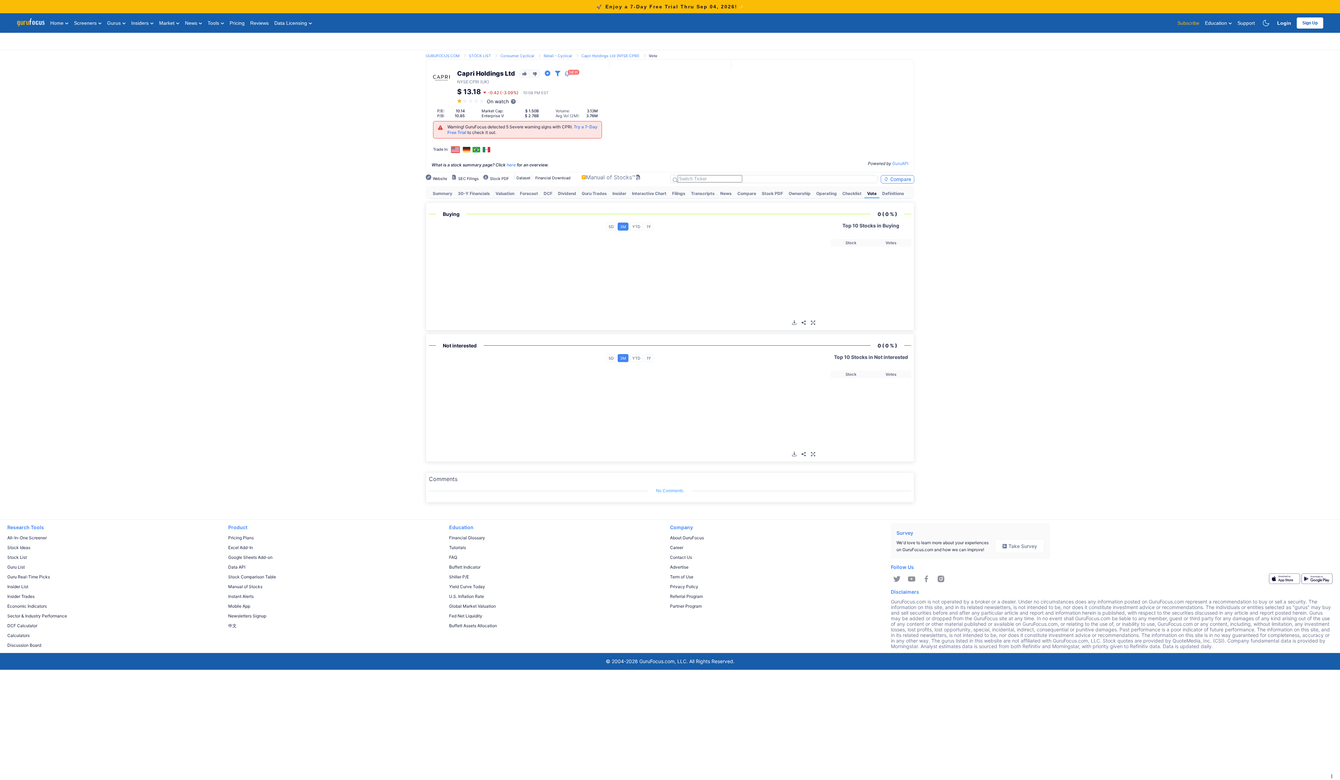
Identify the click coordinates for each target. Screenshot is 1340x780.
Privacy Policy (684, 586)
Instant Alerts (241, 596)
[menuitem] (442, 193)
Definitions (893, 193)
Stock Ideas (18, 547)
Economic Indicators (27, 606)
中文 (232, 625)
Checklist (852, 193)
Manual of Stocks (245, 586)
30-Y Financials (474, 193)
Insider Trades (21, 596)
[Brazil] (477, 149)
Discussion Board (24, 645)
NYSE (462, 81)
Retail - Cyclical (558, 55)
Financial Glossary (467, 537)
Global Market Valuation (472, 606)
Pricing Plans (241, 537)
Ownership (800, 193)
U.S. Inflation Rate (466, 596)
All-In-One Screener (27, 537)
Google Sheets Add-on (250, 557)
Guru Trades (594, 193)
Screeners (86, 23)
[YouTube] (912, 579)
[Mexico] (486, 149)
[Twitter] (897, 579)
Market (167, 23)
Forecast (529, 193)
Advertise (679, 567)
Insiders (140, 23)
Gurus (114, 23)
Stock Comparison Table (252, 576)
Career (676, 547)
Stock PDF (772, 193)
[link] (443, 55)
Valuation (505, 193)
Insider (619, 193)
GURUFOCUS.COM (443, 55)
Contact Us (681, 557)
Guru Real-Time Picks (28, 576)
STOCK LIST (480, 55)
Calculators (18, 635)
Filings (678, 193)
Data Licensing (291, 23)
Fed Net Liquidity (465, 615)
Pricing (237, 23)
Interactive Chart (649, 193)
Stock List (17, 557)
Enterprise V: (493, 115)
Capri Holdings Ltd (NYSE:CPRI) (610, 55)
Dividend (567, 193)
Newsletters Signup (247, 615)
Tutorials (457, 547)
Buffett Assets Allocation (473, 625)
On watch (498, 101)
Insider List (17, 586)
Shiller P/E (459, 576)
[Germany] (466, 149)
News (192, 23)
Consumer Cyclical (517, 55)
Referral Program (686, 596)
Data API (236, 567)
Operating (826, 193)
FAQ (453, 557)
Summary (442, 193)
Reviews (259, 23)
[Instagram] (941, 579)
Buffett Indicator (465, 567)
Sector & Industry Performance (37, 615)
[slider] (471, 101)
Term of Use (681, 576)
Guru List (16, 567)
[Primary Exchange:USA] (455, 149)
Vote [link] (653, 55)
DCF (548, 193)
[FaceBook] (926, 579)
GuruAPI (900, 163)
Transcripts (703, 193)
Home (57, 23)
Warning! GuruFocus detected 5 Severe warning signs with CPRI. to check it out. (522, 129)
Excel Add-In (240, 547)
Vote (872, 193)
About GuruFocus (687, 537)
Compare (900, 179)
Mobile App (239, 606)
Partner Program (686, 606)
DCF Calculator (22, 625)
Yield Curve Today (467, 586)
